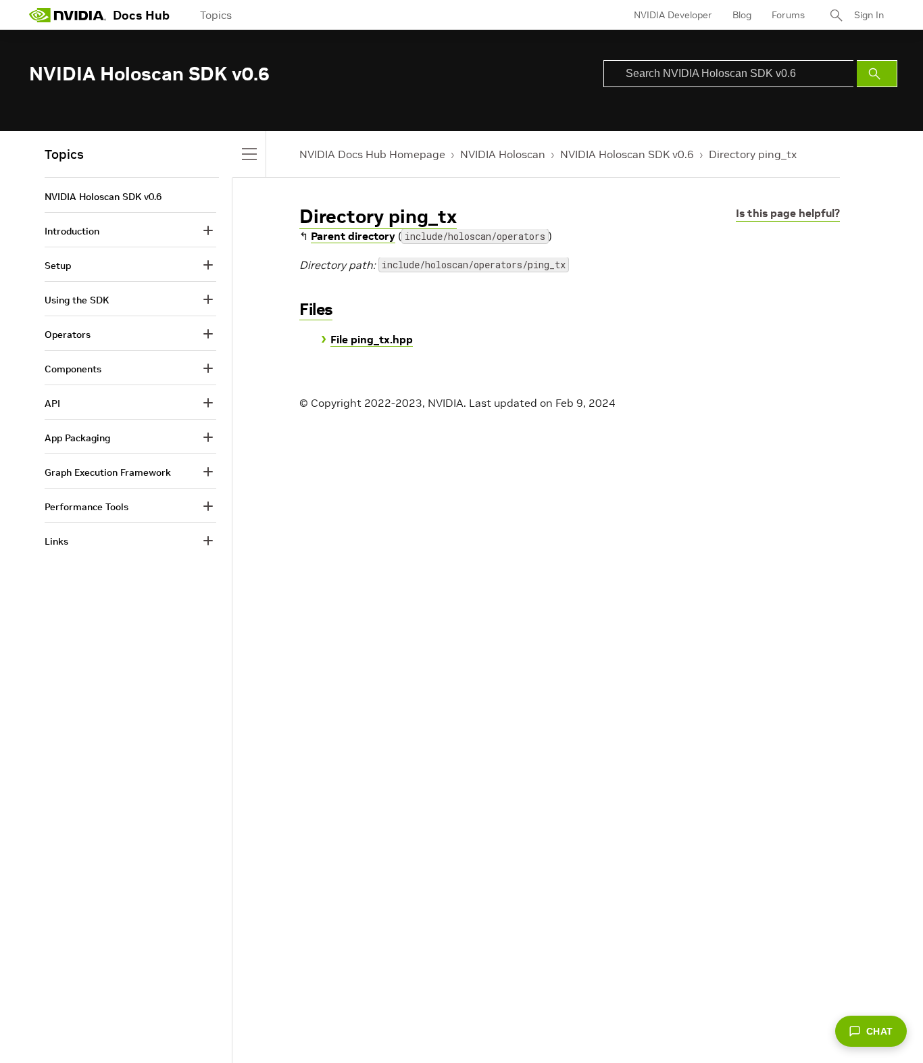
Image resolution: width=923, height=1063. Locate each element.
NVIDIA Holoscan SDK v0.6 (627, 154)
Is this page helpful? (788, 213)
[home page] (67, 15)
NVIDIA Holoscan (502, 154)
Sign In (869, 15)
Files (315, 309)
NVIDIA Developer (673, 15)
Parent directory (353, 236)
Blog (741, 15)
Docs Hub (141, 15)
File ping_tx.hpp (371, 339)
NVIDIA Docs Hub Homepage (372, 154)
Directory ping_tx (753, 154)
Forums (788, 15)
